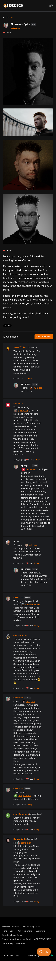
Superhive (40, 931)
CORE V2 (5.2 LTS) (42, 939)
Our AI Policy (7, 943)
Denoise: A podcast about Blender (17, 939)
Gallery (9, 17)
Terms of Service (9, 931)
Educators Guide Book (12, 935)
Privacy (25, 926)
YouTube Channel (26, 931)
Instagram (6, 926)
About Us (16, 926)
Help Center (35, 926)
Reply (30, 378)
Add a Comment (43, 336)
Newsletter (20, 943)
